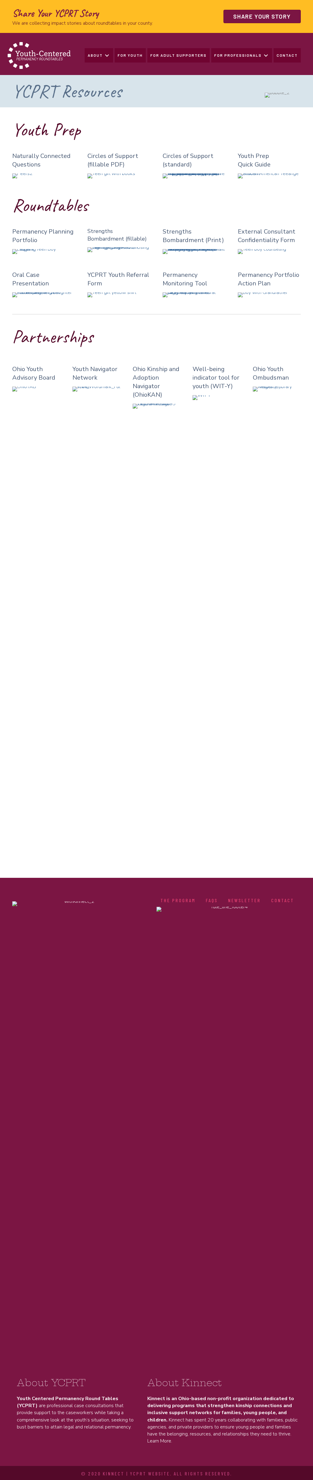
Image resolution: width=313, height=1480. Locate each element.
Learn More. (159, 1441)
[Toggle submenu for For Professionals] (266, 55)
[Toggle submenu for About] (107, 55)
